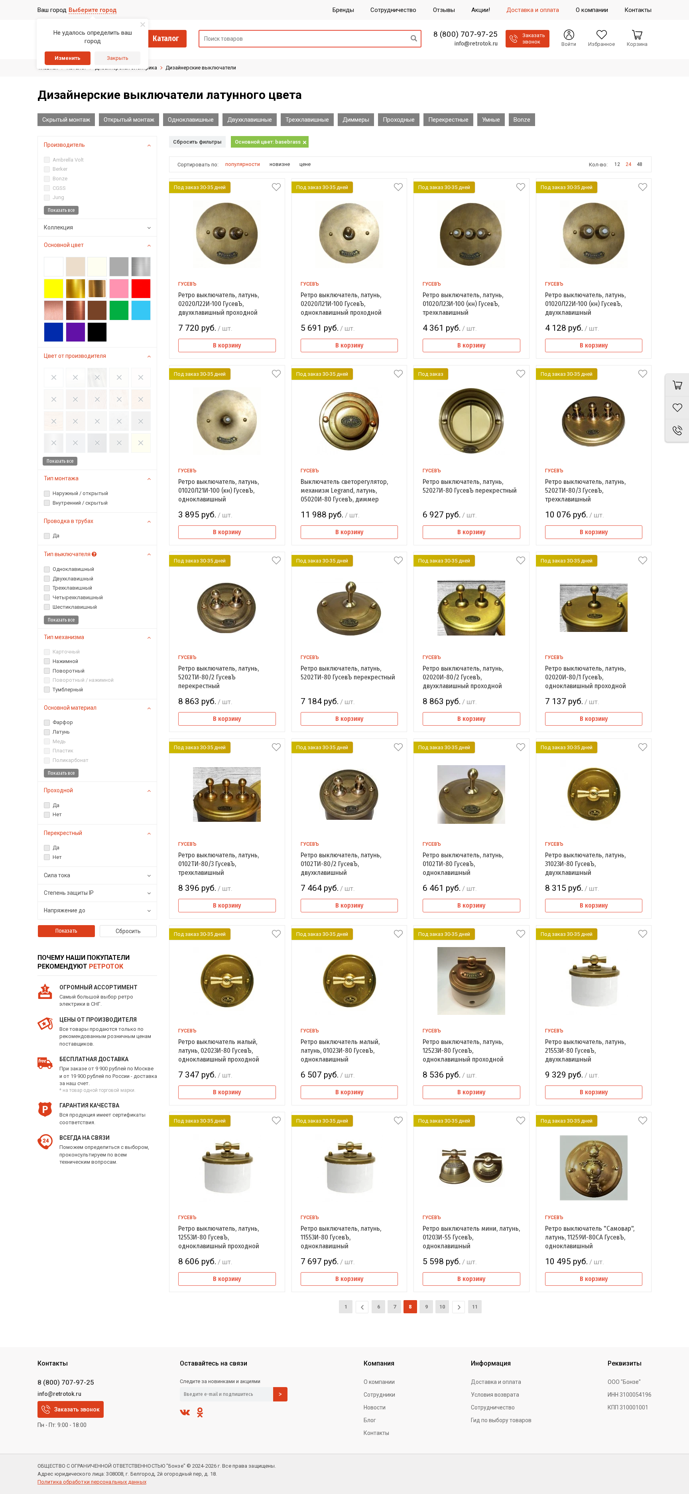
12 (617, 164)
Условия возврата (495, 1394)
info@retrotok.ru (476, 43)
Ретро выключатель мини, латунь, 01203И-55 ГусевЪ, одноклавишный (471, 1237)
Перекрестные (448, 119)
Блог (370, 1420)
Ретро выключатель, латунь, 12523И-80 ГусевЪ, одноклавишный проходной (463, 1051)
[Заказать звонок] (677, 430)
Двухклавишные (249, 119)
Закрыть (117, 58)
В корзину (227, 345)
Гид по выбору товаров (501, 1420)
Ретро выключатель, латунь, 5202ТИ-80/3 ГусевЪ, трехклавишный (585, 490)
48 (639, 164)
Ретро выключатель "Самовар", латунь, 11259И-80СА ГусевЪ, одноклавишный (589, 1237)
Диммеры (356, 119)
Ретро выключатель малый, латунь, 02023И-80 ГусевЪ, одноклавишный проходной (218, 1051)
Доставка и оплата (496, 1382)
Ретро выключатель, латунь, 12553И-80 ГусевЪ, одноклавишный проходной (218, 1237)
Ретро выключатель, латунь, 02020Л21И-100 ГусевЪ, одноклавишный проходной (341, 304)
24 (628, 164)
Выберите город (92, 10)
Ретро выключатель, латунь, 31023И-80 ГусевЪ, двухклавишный (585, 864)
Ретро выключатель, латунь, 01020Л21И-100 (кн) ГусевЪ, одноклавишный (218, 490)
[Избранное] (677, 408)
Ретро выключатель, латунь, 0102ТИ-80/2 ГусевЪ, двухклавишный (341, 864)
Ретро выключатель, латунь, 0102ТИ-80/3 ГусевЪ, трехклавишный (218, 864)
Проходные (399, 119)
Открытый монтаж (129, 119)
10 (442, 1307)
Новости (375, 1407)
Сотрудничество (493, 1407)
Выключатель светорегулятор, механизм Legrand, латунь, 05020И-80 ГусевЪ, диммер (344, 490)
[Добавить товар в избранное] (276, 187)
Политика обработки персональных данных (91, 1482)
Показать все (61, 210)
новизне (280, 164)
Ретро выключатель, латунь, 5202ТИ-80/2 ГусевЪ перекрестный (218, 677)
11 (475, 1307)
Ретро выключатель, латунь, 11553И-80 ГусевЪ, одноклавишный (341, 1237)
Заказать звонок (77, 1409)
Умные (491, 119)
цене (305, 164)
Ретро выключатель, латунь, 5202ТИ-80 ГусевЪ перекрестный (348, 672)
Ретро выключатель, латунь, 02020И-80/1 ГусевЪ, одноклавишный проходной (585, 677)
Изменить (68, 58)
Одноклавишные (191, 119)
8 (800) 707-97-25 (465, 34)
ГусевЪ (187, 284)
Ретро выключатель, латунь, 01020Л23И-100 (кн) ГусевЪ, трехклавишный (463, 304)
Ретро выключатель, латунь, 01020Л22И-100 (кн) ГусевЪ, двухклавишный (585, 304)
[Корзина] (677, 385)
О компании (379, 1382)
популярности (242, 164)
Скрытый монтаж (66, 119)
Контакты (376, 1433)
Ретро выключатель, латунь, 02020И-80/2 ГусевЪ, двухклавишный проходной (463, 677)
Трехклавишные (307, 119)
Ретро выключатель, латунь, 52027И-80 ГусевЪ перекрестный (470, 486)
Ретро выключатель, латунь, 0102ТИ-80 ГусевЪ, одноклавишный (463, 864)
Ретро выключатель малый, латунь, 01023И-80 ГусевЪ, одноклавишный (340, 1051)
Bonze (522, 119)
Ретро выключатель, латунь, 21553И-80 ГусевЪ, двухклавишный (585, 1051)
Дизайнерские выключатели (200, 68)
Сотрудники (379, 1394)
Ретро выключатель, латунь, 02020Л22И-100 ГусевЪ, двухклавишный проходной (218, 304)
